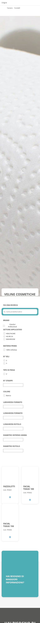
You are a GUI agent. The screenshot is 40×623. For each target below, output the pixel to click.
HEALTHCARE (10, 333)
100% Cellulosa (11, 350)
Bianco (8, 395)
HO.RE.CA (9, 336)
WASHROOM (10, 339)
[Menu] (6, 10)
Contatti (17, 8)
